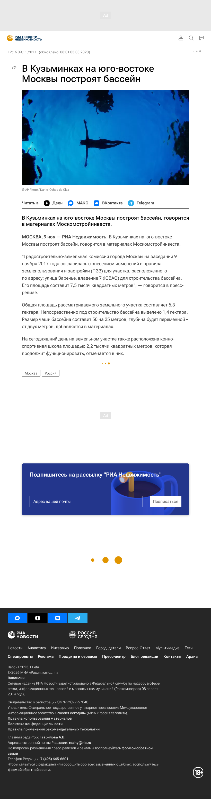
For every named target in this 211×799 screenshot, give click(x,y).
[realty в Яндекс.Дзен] (37, 618)
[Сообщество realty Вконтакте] (57, 618)
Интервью (60, 648)
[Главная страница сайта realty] (33, 38)
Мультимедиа (167, 648)
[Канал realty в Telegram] (77, 618)
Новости (15, 648)
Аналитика (37, 648)
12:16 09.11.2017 (22, 52)
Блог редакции (144, 656)
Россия (51, 373)
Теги (188, 648)
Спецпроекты (20, 656)
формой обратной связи (29, 770)
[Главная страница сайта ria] (8, 38)
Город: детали (108, 648)
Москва (31, 373)
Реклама (46, 656)
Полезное (82, 648)
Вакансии (16, 678)
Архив (192, 656)
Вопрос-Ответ (138, 648)
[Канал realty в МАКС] (17, 618)
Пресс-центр (114, 656)
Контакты (172, 656)
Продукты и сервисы (78, 656)
